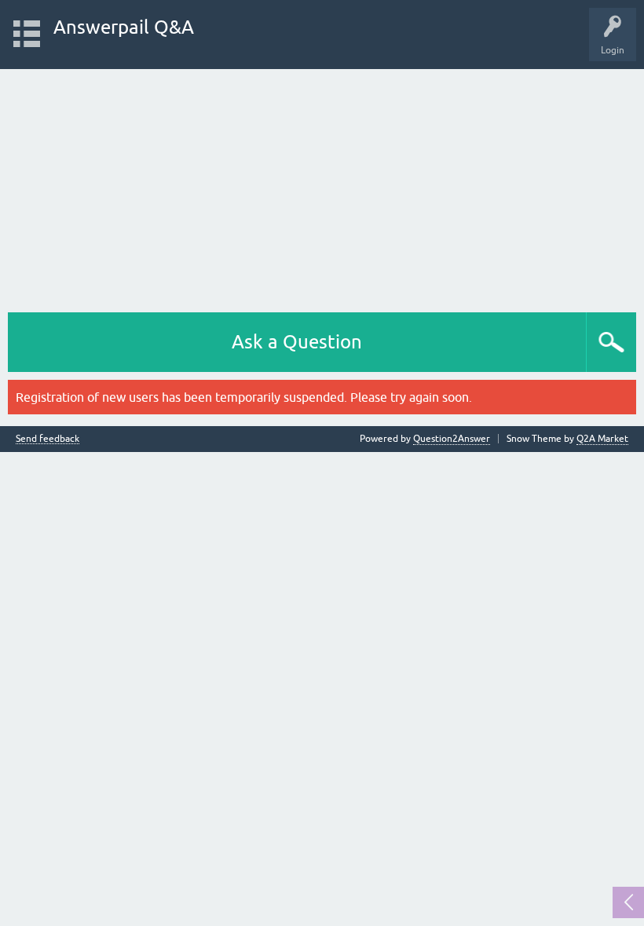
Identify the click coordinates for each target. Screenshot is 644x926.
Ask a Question (297, 341)
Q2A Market (602, 438)
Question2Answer (451, 438)
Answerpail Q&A (123, 27)
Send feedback (47, 439)
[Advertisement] (322, 187)
